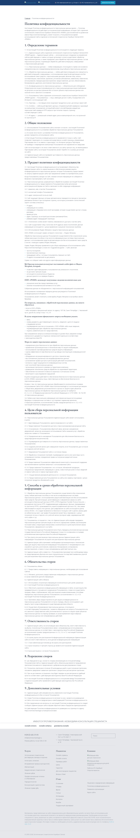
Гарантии (59, 768)
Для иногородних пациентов (66, 771)
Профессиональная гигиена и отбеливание (34, 777)
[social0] (106, 726)
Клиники (107, 12)
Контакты (59, 799)
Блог (99, 12)
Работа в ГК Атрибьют (94, 769)
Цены (83, 12)
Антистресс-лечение (32, 761)
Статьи (58, 793)
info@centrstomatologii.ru (33, 738)
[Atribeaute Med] (44, 3)
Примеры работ (61, 762)
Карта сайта (91, 792)
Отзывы (91, 12)
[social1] (110, 726)
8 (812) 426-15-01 (109, 10)
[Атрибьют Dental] (35, 10)
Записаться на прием (108, 2)
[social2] (114, 726)
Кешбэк (58, 802)
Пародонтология (30, 782)
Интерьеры (60, 796)
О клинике (59, 783)
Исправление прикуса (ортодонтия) (37, 764)
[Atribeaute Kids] (31, 3)
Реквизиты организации (95, 789)
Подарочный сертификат (64, 806)
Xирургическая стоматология (35, 770)
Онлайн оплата (30, 726)
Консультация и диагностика (35, 785)
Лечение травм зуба (31, 788)
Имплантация (29, 767)
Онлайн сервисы (45, 726)
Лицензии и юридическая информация (100, 783)
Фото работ (74, 12)
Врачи (64, 12)
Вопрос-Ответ (61, 774)
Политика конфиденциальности (98, 786)
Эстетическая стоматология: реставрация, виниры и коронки (36, 756)
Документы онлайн (61, 726)
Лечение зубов (30, 773)
